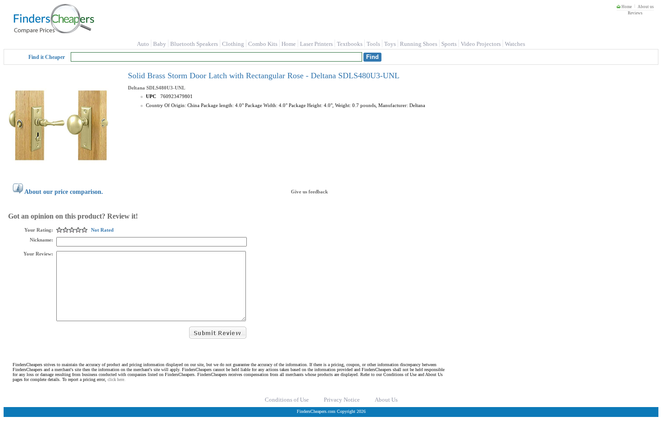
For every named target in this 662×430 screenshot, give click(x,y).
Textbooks (350, 43)
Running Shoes (418, 43)
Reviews (635, 13)
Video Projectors (481, 43)
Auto (143, 43)
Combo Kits (262, 43)
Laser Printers (316, 43)
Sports (449, 43)
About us (646, 6)
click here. (116, 379)
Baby (159, 43)
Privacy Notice (342, 399)
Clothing (233, 43)
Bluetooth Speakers (194, 43)
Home (626, 6)
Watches (515, 43)
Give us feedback (309, 191)
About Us (386, 399)
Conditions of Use (287, 399)
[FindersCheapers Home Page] (53, 31)
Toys (390, 43)
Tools (373, 43)
